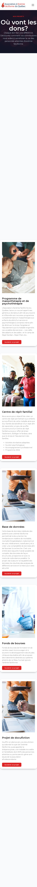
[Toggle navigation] (33, 5)
